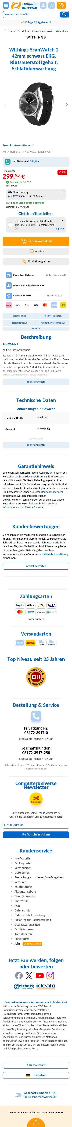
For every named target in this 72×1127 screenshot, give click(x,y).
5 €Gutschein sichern (36, 834)
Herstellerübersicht (52, 492)
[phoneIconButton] (36, 716)
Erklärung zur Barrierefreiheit (33, 920)
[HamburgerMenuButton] (6, 5)
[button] (43, 5)
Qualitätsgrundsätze (27, 925)
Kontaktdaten (23, 934)
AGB (17, 906)
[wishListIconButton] (51, 5)
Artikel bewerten (36, 566)
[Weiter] (66, 105)
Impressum (21, 901)
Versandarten (23, 868)
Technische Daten (53, 316)
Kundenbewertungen (53, 323)
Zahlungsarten (23, 863)
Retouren (20, 882)
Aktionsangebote (25, 891)
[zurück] (5, 105)
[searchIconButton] (64, 15)
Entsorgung (22, 939)
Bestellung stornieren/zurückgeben (39, 877)
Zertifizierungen (24, 929)
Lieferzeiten (22, 873)
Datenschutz (22, 910)
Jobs (28, 943)
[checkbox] (10, 225)
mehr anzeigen (36, 381)
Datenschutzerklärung (55, 554)
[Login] (43, 5)
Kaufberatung (23, 887)
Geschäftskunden (25, 896)
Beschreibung (19, 316)
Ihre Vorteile (22, 858)
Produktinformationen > (18, 145)
